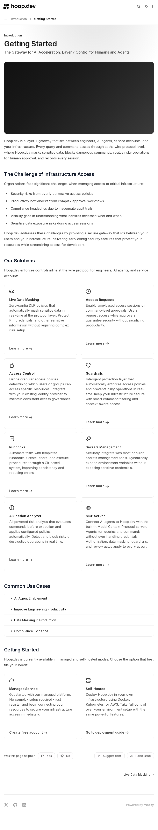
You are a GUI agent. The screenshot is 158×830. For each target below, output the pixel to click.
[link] (40, 320)
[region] (60, 104)
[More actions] (153, 6)
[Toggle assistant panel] (146, 6)
